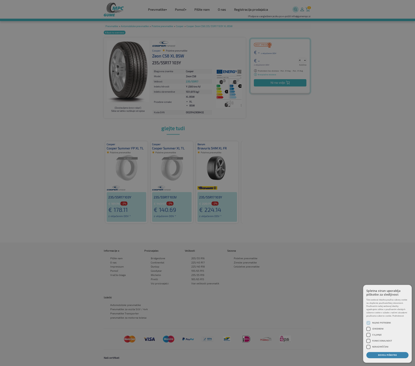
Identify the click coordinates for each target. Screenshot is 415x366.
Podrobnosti (398, 315)
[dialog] (387, 324)
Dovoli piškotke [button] (387, 355)
